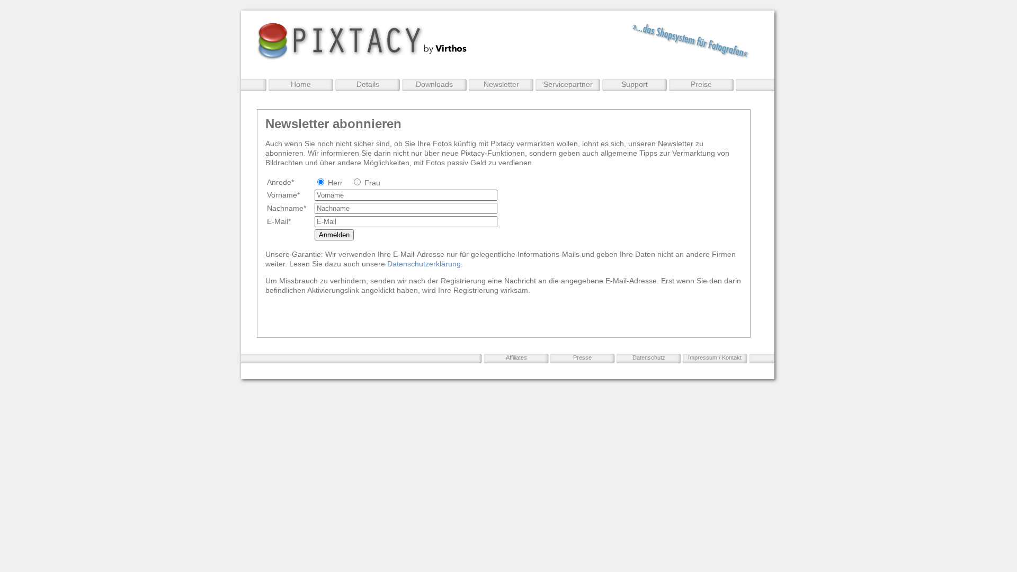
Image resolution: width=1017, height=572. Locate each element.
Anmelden (334, 235)
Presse (582, 357)
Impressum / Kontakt (715, 357)
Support (634, 84)
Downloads (434, 84)
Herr (335, 182)
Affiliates (516, 357)
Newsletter (501, 84)
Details (367, 84)
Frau (372, 182)
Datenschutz (648, 357)
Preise (701, 84)
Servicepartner (568, 84)
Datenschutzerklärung (424, 264)
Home (301, 84)
